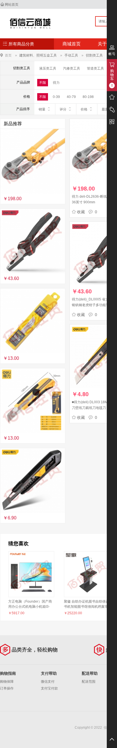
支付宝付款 (49, 688)
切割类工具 (94, 55)
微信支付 (48, 682)
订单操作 (7, 688)
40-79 (71, 97)
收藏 (81, 212)
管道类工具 (95, 68)
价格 (84, 109)
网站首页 (11, 5)
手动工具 (71, 55)
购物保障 (7, 682)
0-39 (56, 97)
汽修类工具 (71, 68)
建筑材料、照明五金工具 (38, 55)
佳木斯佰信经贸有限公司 (30, 23)
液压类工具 (47, 68)
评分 (63, 109)
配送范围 (88, 682)
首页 (8, 55)
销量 (42, 109)
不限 (42, 83)
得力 (56, 83)
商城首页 (71, 43)
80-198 (88, 97)
